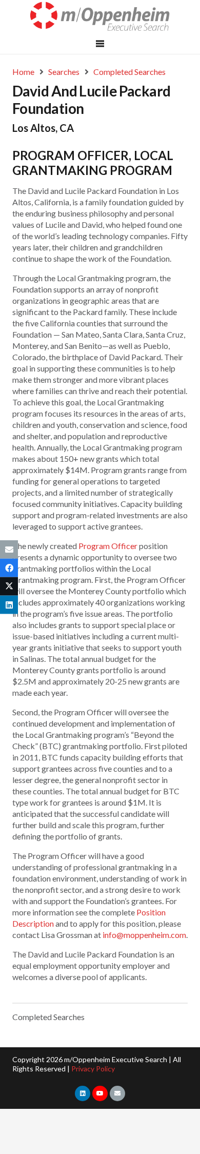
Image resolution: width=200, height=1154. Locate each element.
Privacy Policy (93, 1068)
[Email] (117, 1093)
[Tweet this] (9, 586)
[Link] (100, 16)
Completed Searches (48, 1017)
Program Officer (107, 546)
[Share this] (9, 567)
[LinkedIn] (82, 1093)
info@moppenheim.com (144, 935)
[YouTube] (100, 1093)
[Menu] (100, 43)
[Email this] (9, 549)
